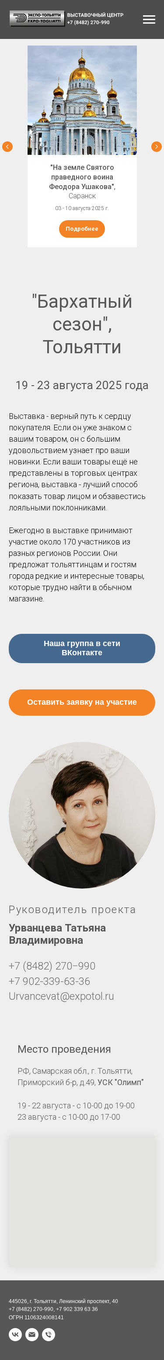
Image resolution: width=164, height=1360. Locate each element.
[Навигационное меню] (149, 19)
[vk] (15, 1334)
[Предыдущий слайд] (7, 146)
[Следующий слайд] (156, 146)
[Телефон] (48, 1334)
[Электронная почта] (31, 1334)
